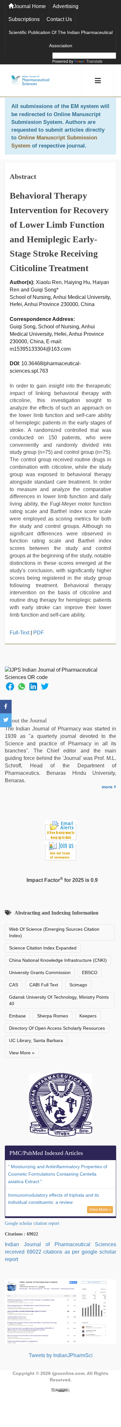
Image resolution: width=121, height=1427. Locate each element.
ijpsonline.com (68, 1373)
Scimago (78, 984)
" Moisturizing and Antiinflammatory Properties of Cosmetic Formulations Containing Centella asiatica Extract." (57, 1174)
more (108, 786)
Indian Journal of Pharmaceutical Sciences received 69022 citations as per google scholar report (60, 1252)
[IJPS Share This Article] (10, 686)
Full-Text (19, 632)
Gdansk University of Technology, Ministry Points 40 (59, 1000)
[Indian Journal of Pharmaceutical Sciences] (30, 80)
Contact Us (59, 19)
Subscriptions (24, 19)
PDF (38, 632)
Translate (94, 61)
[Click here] (60, 1389)
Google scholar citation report (32, 1223)
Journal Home (30, 6)
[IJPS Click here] (60, 1311)
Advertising (65, 6)
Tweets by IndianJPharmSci (61, 1355)
